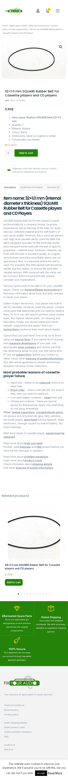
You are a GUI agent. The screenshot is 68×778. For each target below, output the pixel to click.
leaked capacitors (23, 412)
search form (22, 339)
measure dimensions (22, 343)
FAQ (39, 446)
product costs (33, 460)
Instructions (11, 329)
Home (5, 25)
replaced (44, 382)
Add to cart (26, 152)
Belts (25, 25)
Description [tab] (10, 187)
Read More (55, 773)
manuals (25, 446)
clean (47, 397)
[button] (57, 10)
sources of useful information (44, 358)
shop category (27, 347)
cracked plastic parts (49, 412)
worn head (30, 419)
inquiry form (23, 354)
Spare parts (15, 25)
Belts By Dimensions (39, 25)
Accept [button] (41, 773)
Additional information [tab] (31, 187)
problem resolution (36, 456)
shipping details (42, 464)
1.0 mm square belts (18, 29)
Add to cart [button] (14, 582)
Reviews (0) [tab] (53, 187)
